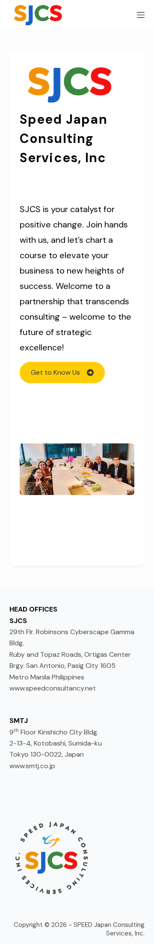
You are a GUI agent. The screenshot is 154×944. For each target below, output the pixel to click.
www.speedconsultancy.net (52, 688)
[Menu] (141, 15)
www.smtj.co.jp (32, 765)
